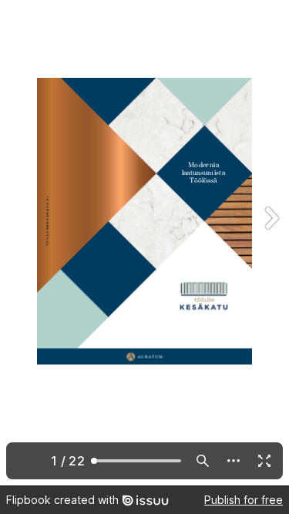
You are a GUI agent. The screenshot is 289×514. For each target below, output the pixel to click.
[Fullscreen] (264, 460)
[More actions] (233, 460)
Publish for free (243, 499)
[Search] (202, 460)
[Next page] (270, 242)
